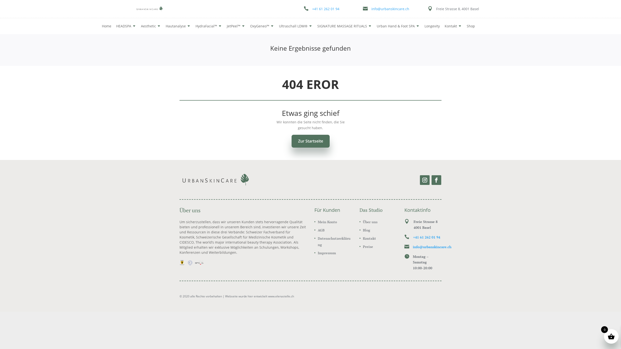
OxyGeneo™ (259, 26)
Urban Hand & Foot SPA (396, 26)
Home (106, 26)
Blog (366, 230)
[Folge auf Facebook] (436, 180)
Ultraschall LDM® (293, 26)
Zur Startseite (310, 141)
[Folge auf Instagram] (425, 180)
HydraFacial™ (206, 26)
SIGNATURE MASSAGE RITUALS (342, 26)
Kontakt (369, 238)
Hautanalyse (176, 26)
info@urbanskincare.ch (390, 9)
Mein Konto (327, 222)
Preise (368, 246)
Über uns (370, 222)
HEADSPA (123, 26)
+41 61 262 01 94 (325, 9)
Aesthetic (148, 26)
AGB (321, 230)
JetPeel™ (233, 26)
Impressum (327, 253)
